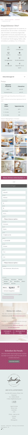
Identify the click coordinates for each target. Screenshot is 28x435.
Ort (3, 254)
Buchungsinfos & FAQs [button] (20, 332)
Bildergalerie (14, 420)
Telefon (3, 238)
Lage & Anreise (14, 406)
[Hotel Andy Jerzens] (21, 3)
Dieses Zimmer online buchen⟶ (14, 178)
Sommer (14, 416)
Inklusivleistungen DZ (8, 77)
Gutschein (14, 410)
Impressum (3, 425)
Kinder (3, 206)
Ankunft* (4, 190)
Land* (3, 260)
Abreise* (4, 195)
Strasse (3, 244)
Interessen (4, 277)
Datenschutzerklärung (14, 294)
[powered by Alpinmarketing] (2, 428)
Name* (3, 227)
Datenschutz (8, 425)
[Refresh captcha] (18, 287)
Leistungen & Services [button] (7, 332)
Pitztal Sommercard (18, 316)
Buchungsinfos (4, 427)
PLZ (3, 249)
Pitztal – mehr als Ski (14, 414)
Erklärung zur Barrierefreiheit (18, 425)
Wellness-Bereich (18, 325)
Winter (14, 418)
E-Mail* (3, 232)
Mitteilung (4, 266)
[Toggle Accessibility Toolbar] (3, 9)
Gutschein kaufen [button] (14, 361)
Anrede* (4, 216)
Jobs (14, 412)
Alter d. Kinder (5, 211)
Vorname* (4, 222)
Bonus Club (14, 408)
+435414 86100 (15, 397)
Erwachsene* (5, 201)
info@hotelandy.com (16, 399)
